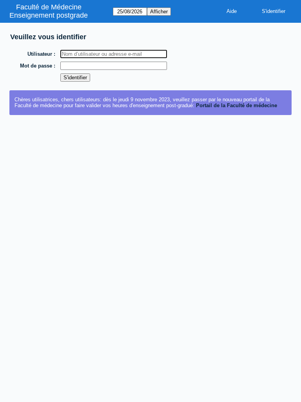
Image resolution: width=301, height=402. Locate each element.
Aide (232, 11)
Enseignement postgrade (48, 15)
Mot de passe (36, 66)
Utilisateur (39, 54)
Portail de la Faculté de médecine (236, 105)
